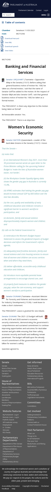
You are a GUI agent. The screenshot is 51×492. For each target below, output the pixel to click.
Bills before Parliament (35, 387)
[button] (45, 15)
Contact (38, 10)
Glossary (6, 430)
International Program (35, 378)
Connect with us (33, 422)
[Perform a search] (4, 15)
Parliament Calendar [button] (26, 10)
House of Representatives (11, 387)
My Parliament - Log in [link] (11, 415)
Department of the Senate (12, 444)
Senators (5, 373)
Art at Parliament (33, 438)
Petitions (30, 420)
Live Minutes (6, 397)
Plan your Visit (32, 441)
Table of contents (14, 22)
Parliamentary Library (35, 376)
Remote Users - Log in (11, 417)
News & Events (32, 366)
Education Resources (35, 373)
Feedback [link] (5, 488)
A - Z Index (7, 427)
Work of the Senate (9, 368)
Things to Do (32, 436)
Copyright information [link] (31, 486)
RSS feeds (7, 432)
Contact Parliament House (37, 425)
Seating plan (6, 376)
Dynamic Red (6, 371)
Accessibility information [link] (11, 486)
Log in (46, 10)
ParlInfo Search (8, 420)
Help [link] (13, 488)
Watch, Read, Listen (34, 368)
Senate (4, 366)
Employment (7, 425)
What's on (31, 433)
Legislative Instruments (35, 397)
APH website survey (10, 422)
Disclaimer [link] (45, 486)
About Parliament (33, 371)
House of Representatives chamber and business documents (11, 392)
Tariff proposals (33, 395)
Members (5, 400)
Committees (31, 406)
